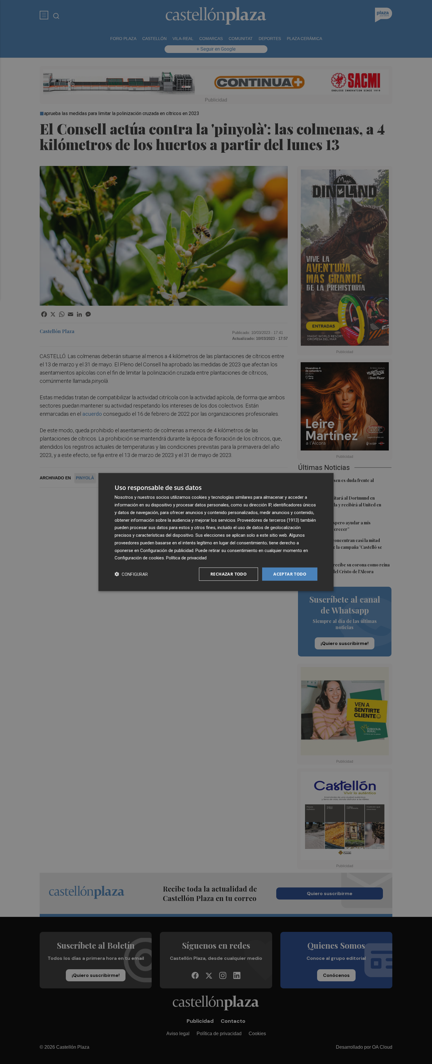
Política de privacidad (186, 558)
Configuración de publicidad (166, 550)
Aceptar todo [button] (289, 574)
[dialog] (216, 532)
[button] (131, 574)
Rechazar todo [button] (228, 574)
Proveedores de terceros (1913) (268, 520)
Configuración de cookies (139, 558)
